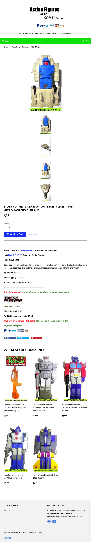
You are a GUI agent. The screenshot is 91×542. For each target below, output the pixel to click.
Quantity (7, 223)
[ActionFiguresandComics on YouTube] (54, 522)
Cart (87, 41)
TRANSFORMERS (25, 250)
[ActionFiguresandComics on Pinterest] (49, 522)
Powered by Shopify (35, 532)
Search (7, 510)
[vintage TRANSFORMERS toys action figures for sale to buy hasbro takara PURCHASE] (22, 255)
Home (6, 47)
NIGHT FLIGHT (15, 255)
